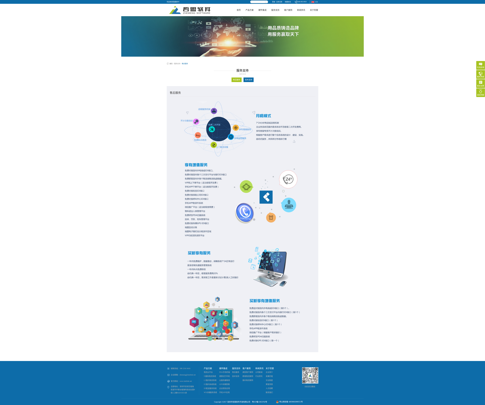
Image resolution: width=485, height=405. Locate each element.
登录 (273, 2)
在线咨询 (480, 67)
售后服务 (185, 64)
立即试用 (279, 2)
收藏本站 (288, 2)
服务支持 (177, 64)
